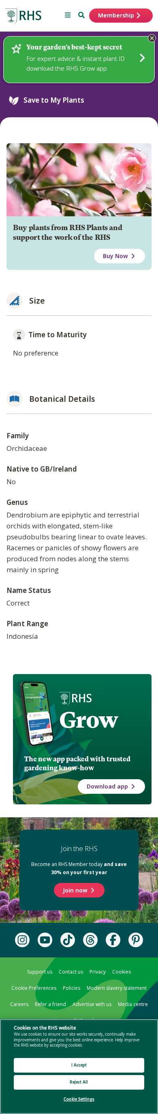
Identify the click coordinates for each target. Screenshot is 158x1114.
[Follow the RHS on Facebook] (113, 940)
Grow (88, 720)
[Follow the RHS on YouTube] (45, 940)
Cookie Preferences (33, 988)
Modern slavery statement (117, 988)
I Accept (79, 1065)
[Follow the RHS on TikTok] (67, 940)
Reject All (79, 1082)
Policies (71, 988)
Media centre (133, 1004)
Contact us (71, 971)
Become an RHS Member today (79, 868)
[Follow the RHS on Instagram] (22, 940)
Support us (39, 971)
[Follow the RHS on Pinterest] (135, 940)
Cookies (121, 971)
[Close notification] (152, 38)
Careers (19, 1004)
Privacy (98, 971)
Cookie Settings (79, 1099)
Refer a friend (50, 1004)
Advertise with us (92, 1004)
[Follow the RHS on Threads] (90, 940)
